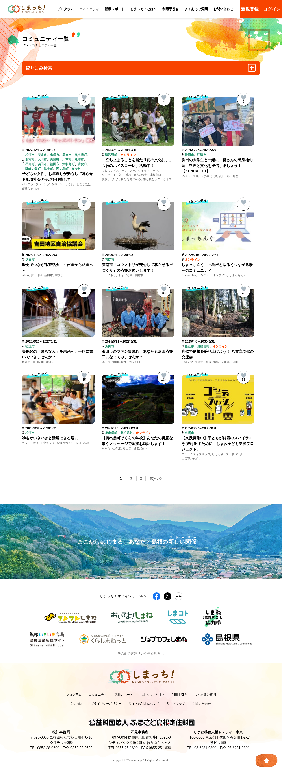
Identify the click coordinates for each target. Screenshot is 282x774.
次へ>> (156, 478)
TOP (25, 45)
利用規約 (77, 703)
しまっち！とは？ (143, 9)
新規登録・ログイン (261, 9)
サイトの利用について (144, 703)
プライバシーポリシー (106, 703)
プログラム (65, 9)
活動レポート (115, 9)
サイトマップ (176, 703)
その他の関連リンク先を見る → (141, 653)
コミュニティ (89, 9)
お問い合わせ (223, 9)
